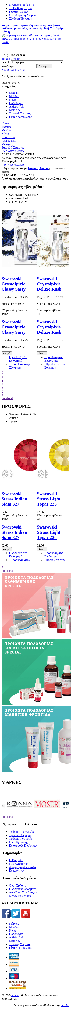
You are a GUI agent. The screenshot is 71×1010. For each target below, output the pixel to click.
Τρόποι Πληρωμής (20, 835)
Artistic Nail (16, 937)
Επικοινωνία (16, 870)
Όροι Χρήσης (17, 885)
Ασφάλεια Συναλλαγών (23, 892)
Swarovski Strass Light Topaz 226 (48, 499)
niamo (15, 995)
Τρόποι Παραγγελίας (21, 831)
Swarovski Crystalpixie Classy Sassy (14, 284)
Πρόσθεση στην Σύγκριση (19, 365)
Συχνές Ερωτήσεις (20, 895)
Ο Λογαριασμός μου (21, 4)
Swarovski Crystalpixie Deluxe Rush (49, 284)
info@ (11, 58)
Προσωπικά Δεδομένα (22, 889)
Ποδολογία (16, 934)
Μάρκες (14, 923)
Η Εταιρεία (16, 860)
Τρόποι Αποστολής (20, 838)
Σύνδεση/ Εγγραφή (20, 18)
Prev (4, 398)
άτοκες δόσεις (39, 168)
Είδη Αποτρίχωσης (20, 947)
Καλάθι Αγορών (18, 11)
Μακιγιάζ (14, 940)
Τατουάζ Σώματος (20, 944)
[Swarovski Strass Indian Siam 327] (30, 485)
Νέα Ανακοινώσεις (20, 863)
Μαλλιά (14, 927)
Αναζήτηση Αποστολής (23, 867)
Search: (6, 62)
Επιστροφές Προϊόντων (23, 845)
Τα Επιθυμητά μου (20, 8)
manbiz (65, 1005)
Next (10, 398)
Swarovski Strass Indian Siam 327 (14, 499)
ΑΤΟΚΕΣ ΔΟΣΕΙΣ (13, 164)
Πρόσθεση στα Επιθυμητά (18, 358)
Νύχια (12, 930)
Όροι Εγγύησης (18, 842)
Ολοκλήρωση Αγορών (22, 15)
